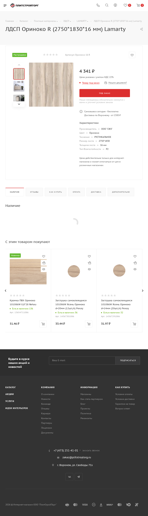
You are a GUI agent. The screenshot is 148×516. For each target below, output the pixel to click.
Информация (89, 387)
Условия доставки (125, 399)
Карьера (45, 413)
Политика (85, 413)
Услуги (9, 401)
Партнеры (46, 423)
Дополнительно (121, 192)
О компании (47, 394)
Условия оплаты (123, 394)
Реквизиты (86, 418)
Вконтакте (69, 477)
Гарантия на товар (125, 404)
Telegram (78, 477)
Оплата (76, 192)
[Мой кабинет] (115, 5)
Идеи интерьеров (16, 408)
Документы (47, 432)
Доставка (96, 192)
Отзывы (34, 192)
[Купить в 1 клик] (44, 263)
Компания (48, 387)
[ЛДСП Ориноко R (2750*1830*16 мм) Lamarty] (51, 85)
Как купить (55, 192)
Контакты (46, 418)
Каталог (10, 387)
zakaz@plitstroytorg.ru (76, 457)
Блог (82, 404)
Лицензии (46, 427)
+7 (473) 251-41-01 (66, 450)
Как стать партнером (91, 399)
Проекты (85, 408)
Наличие (14, 192)
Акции (9, 394)
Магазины (85, 394)
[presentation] (5, 290)
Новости (45, 399)
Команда (46, 404)
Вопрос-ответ (122, 408)
